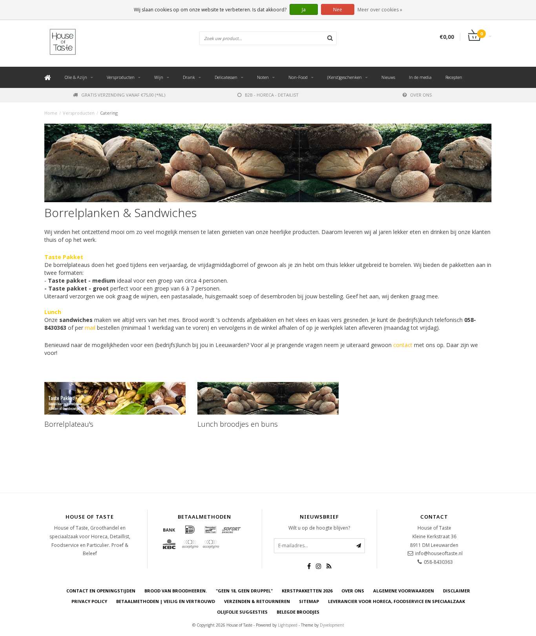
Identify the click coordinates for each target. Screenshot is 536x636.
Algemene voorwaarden (403, 591)
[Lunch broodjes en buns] (268, 398)
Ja (304, 9)
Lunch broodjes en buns (237, 424)
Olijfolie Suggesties (242, 612)
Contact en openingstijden (100, 591)
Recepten (453, 77)
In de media (420, 77)
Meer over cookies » (379, 9)
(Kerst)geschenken (344, 77)
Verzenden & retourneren (257, 601)
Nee (337, 9)
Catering (109, 113)
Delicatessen (226, 77)
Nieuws (388, 77)
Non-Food (298, 77)
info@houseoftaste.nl (439, 553)
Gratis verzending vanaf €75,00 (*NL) (123, 95)
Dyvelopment (332, 625)
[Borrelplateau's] (115, 398)
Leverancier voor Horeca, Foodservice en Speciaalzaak (396, 601)
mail (90, 327)
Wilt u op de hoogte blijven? (319, 528)
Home (50, 113)
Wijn (158, 77)
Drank (189, 77)
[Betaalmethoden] (169, 529)
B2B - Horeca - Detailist (272, 95)
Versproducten (121, 77)
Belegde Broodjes (298, 612)
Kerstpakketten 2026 (307, 591)
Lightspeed (287, 625)
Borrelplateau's (68, 424)
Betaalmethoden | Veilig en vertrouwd (165, 601)
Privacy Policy (89, 601)
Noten (263, 77)
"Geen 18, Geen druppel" (244, 591)
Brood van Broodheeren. (175, 591)
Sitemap (309, 601)
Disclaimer (456, 591)
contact (402, 345)
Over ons (421, 95)
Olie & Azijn (76, 77)
